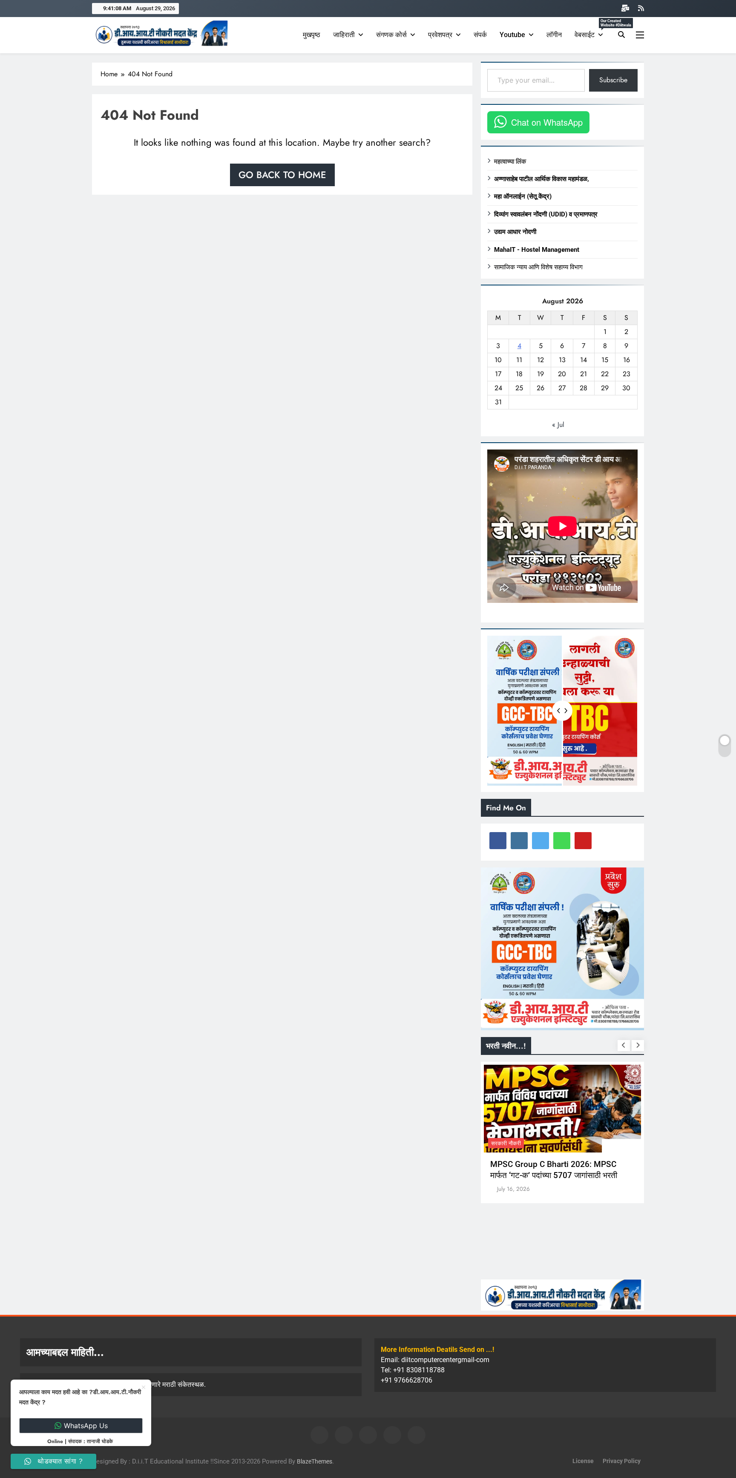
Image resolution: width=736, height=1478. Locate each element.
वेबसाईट (592, 31)
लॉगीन (554, 35)
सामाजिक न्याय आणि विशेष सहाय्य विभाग (538, 267)
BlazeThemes (314, 1461)
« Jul (558, 424)
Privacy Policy (622, 1461)
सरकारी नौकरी (506, 1147)
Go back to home (282, 175)
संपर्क (480, 35)
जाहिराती (344, 35)
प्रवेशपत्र (440, 35)
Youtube (512, 35)
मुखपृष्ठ (311, 35)
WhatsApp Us (86, 1425)
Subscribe (613, 80)
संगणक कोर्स (391, 35)
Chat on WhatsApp (547, 122)
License (583, 1461)
